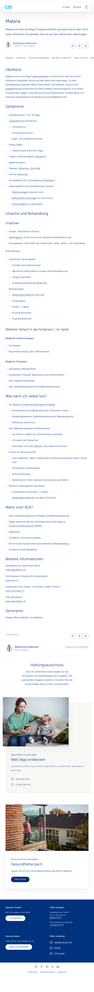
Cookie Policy (32, 972)
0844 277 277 (55, 918)
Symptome (20, 58)
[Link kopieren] (73, 46)
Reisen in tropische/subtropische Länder (34, 404)
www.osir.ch (12, 580)
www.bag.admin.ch (16, 569)
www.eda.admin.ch (16, 601)
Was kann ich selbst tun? (62, 58)
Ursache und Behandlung (38, 58)
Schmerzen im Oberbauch (41, 180)
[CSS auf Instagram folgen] (36, 966)
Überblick (10, 58)
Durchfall (35, 168)
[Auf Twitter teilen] (85, 46)
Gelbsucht (22, 174)
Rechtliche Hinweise (47, 972)
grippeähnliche (13, 88)
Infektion (38, 446)
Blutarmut (41, 156)
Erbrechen (24, 168)
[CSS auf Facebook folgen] (41, 966)
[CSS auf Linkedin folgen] (58, 966)
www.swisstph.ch (15, 590)
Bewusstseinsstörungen (24, 198)
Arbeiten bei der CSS (63, 942)
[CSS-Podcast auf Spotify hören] (47, 966)
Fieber (24, 93)
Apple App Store (22, 779)
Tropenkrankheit (39, 76)
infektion (64, 543)
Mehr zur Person (21, 650)
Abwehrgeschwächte (23, 295)
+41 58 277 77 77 (57, 925)
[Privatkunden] (8, 7)
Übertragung (15, 237)
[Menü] (86, 7)
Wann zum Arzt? (81, 58)
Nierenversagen (20, 192)
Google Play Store (23, 784)
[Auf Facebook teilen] (79, 46)
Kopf (14, 138)
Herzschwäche (20, 204)
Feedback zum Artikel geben (76, 647)
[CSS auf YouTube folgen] (52, 966)
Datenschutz (62, 972)
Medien (57, 948)
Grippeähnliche (17, 121)
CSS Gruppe (59, 953)
